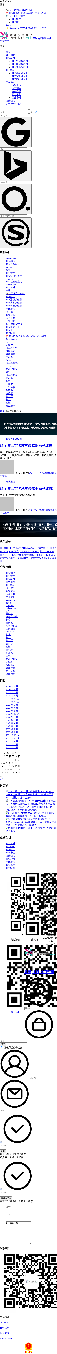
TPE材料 (10, 70)
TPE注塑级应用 (20, 73)
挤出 (8, 399)
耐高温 (9, 390)
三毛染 (9, 357)
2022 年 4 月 (12, 723)
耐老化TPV (11, 369)
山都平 (9, 366)
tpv (7, 342)
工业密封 (16, 97)
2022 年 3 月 (12, 726)
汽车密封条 (12, 375)
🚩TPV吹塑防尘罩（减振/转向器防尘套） (27, 13)
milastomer (11, 284)
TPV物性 (16, 19)
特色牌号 (10, 858)
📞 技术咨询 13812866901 (19, 10)
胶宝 (8, 270)
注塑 (8, 402)
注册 (35, 972)
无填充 (9, 384)
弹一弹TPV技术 (14, 103)
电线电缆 (16, 85)
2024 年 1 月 (12, 695)
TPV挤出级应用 (20, 67)
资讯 (8, 25)
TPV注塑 (14, 551)
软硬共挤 (10, 354)
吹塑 (8, 381)
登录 (27, 972)
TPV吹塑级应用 (20, 64)
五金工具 (16, 94)
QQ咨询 (4, 1322)
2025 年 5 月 (12, 692)
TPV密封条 (25, 551)
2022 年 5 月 (12, 720)
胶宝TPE (50, 548)
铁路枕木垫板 (28, 555)
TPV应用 (10, 330)
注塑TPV (32, 558)
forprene (10, 360)
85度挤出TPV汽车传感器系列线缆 (26, 488)
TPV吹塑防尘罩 (44, 558)
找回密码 (47, 972)
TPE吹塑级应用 (20, 76)
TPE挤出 (34, 551)
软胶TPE (22, 548)
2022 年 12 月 (12, 714)
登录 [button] (2, 4)
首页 (8, 51)
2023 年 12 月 (12, 698)
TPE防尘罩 (40, 548)
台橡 (8, 290)
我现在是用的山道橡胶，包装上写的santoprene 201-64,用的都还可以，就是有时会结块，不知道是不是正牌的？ (31, 822)
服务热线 (4, 1333)
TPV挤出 (13, 548)
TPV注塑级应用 (20, 61)
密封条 (9, 378)
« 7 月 (3, 779)
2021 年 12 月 (12, 735)
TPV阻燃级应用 (14, 327)
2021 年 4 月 (12, 744)
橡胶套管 (10, 351)
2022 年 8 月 (12, 717)
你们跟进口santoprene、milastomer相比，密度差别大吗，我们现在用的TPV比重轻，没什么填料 (30, 794)
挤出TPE (33, 473)
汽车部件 (16, 88)
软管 (8, 372)
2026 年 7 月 (12, 686)
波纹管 (9, 393)
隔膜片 (9, 345)
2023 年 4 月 (12, 708)
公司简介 (10, 55)
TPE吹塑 (39, 555)
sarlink (9, 267)
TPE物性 (16, 22)
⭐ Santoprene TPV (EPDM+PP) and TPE (26, 28)
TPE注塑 (48, 554)
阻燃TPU (13, 558)
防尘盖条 (10, 405)
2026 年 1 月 (12, 689)
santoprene (11, 258)
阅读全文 (4, 476)
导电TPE (10, 674)
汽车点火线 (12, 348)
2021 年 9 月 (12, 741)
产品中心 (10, 82)
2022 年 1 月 (12, 732)
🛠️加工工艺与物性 (15, 16)
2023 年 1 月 (12, 711)
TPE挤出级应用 (20, 79)
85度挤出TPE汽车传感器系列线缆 (26, 446)
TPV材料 (10, 58)
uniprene (10, 279)
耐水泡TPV (11, 339)
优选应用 (10, 100)
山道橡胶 (10, 387)
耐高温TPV (23, 558)
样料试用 (4, 1327)
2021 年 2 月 (12, 747)
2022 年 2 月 (12, 729)
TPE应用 (10, 333)
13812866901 (6, 1338)
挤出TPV (33, 510)
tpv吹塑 (30, 548)
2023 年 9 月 (12, 704)
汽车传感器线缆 (45, 473)
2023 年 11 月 (12, 701)
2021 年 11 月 (12, 738)
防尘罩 (9, 396)
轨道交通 (16, 91)
